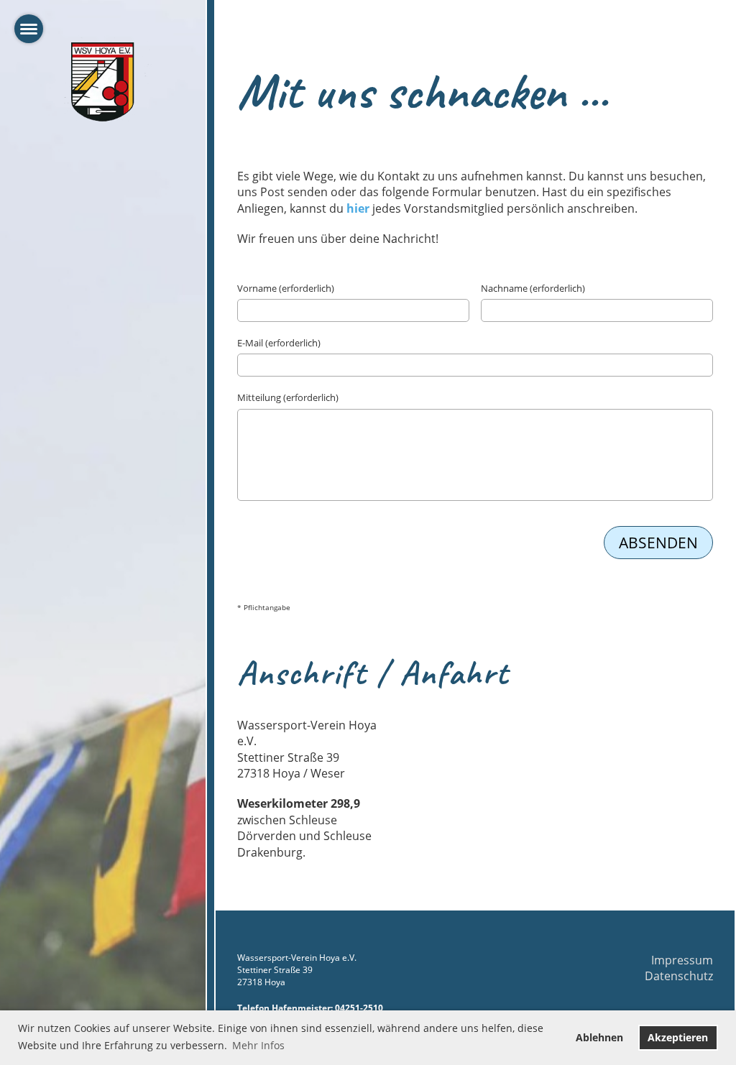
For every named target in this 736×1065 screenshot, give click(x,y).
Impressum (682, 960)
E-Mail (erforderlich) (279, 342)
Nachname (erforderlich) (533, 288)
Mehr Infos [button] (258, 1045)
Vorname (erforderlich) (285, 288)
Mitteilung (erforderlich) (288, 397)
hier (357, 208)
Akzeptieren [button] (678, 1037)
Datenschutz (679, 976)
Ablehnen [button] (599, 1037)
